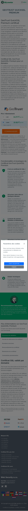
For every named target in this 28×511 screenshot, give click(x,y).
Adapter (14, 267)
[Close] (24, 243)
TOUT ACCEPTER (14, 263)
